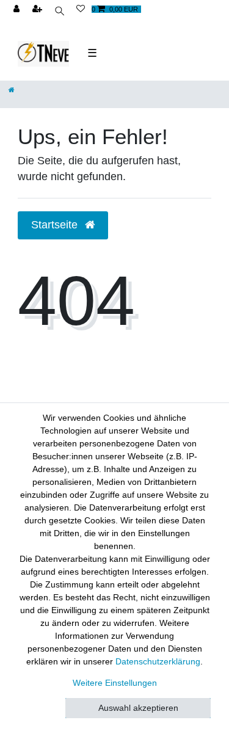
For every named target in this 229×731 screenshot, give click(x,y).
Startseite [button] (56, 225)
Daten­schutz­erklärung (157, 661)
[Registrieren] (38, 9)
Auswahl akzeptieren (138, 708)
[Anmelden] (17, 9)
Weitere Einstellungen (115, 683)
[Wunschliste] (80, 9)
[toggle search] (60, 12)
